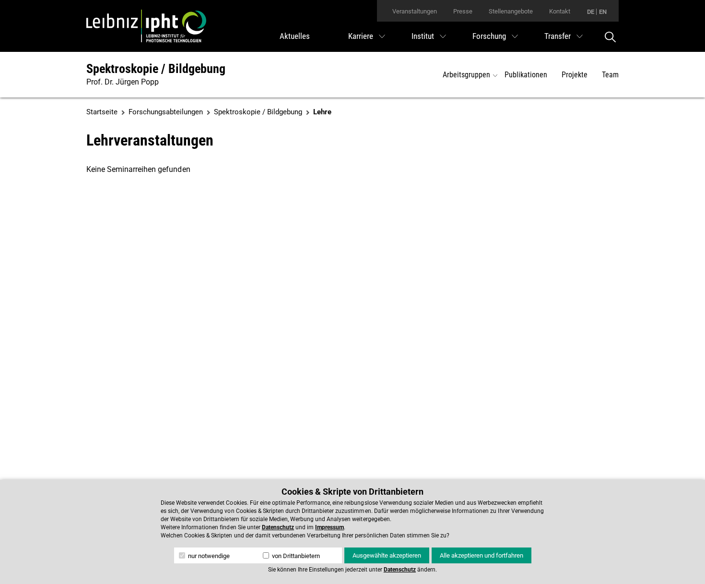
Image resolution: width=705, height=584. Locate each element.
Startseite (102, 112)
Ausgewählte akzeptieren (386, 555)
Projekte (575, 74)
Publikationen (526, 74)
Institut (422, 36)
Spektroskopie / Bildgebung (155, 68)
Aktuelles (295, 36)
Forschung (489, 36)
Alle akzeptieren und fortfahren (481, 555)
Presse (462, 11)
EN (603, 11)
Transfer (557, 36)
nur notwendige (208, 556)
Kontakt (559, 11)
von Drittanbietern (295, 556)
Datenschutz (278, 527)
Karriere (360, 36)
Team (610, 74)
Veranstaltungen (414, 11)
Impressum (329, 527)
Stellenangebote (511, 11)
